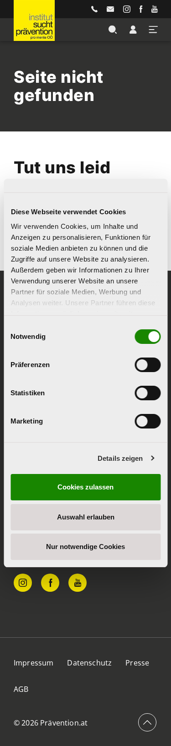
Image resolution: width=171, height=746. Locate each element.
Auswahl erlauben (85, 517)
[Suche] (113, 29)
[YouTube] (154, 9)
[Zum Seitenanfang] (147, 722)
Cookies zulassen (85, 487)
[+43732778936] (94, 9)
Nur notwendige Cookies (85, 546)
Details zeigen (120, 458)
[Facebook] (141, 9)
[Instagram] (126, 9)
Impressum (33, 663)
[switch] (148, 365)
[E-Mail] (110, 9)
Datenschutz (89, 663)
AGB (21, 689)
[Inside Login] (133, 29)
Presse (137, 663)
